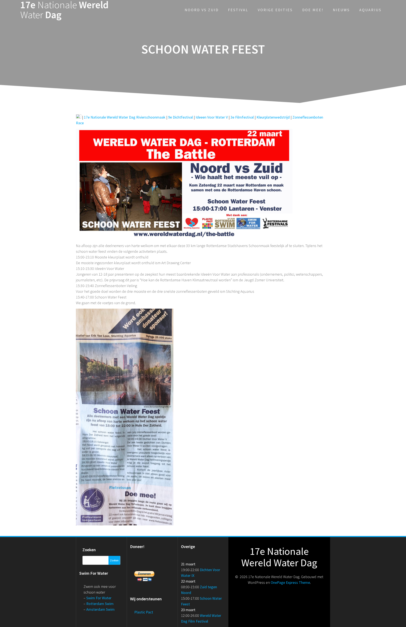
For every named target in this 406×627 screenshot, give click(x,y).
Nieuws (341, 9)
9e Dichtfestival (180, 117)
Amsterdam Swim (100, 609)
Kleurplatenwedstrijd (273, 117)
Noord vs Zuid (202, 9)
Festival (238, 9)
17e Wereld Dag (64, 10)
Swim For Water (98, 597)
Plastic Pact (143, 612)
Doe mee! (313, 9)
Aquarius (370, 9)
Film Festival (198, 621)
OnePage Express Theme (290, 582)
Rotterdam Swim (100, 603)
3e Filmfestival (242, 117)
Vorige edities (275, 9)
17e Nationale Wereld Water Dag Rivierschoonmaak (124, 117)
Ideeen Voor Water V (212, 117)
